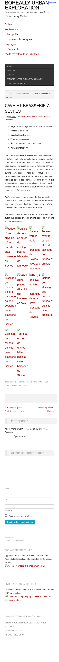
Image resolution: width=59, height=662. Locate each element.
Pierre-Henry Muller (29, 116)
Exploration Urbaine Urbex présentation (26, 622)
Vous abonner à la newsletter (20, 515)
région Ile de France (20, 385)
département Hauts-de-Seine (38, 381)
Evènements (12, 49)
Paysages (10, 44)
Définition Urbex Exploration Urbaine (25, 79)
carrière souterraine (18, 381)
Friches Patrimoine (23, 93)
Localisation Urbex (16, 83)
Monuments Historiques (18, 39)
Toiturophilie (12, 34)
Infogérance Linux (14, 634)
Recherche (9, 537)
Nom (7, 488)
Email (7, 499)
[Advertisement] (31, 398)
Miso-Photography (14, 428)
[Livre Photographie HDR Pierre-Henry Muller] (29, 600)
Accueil (10, 66)
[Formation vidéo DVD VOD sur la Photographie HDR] (29, 568)
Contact (11, 75)
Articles (11, 70)
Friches (9, 24)
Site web (8, 510)
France (8, 385)
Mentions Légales (14, 630)
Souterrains (11, 29)
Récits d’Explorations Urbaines (22, 54)
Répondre (9, 432)
